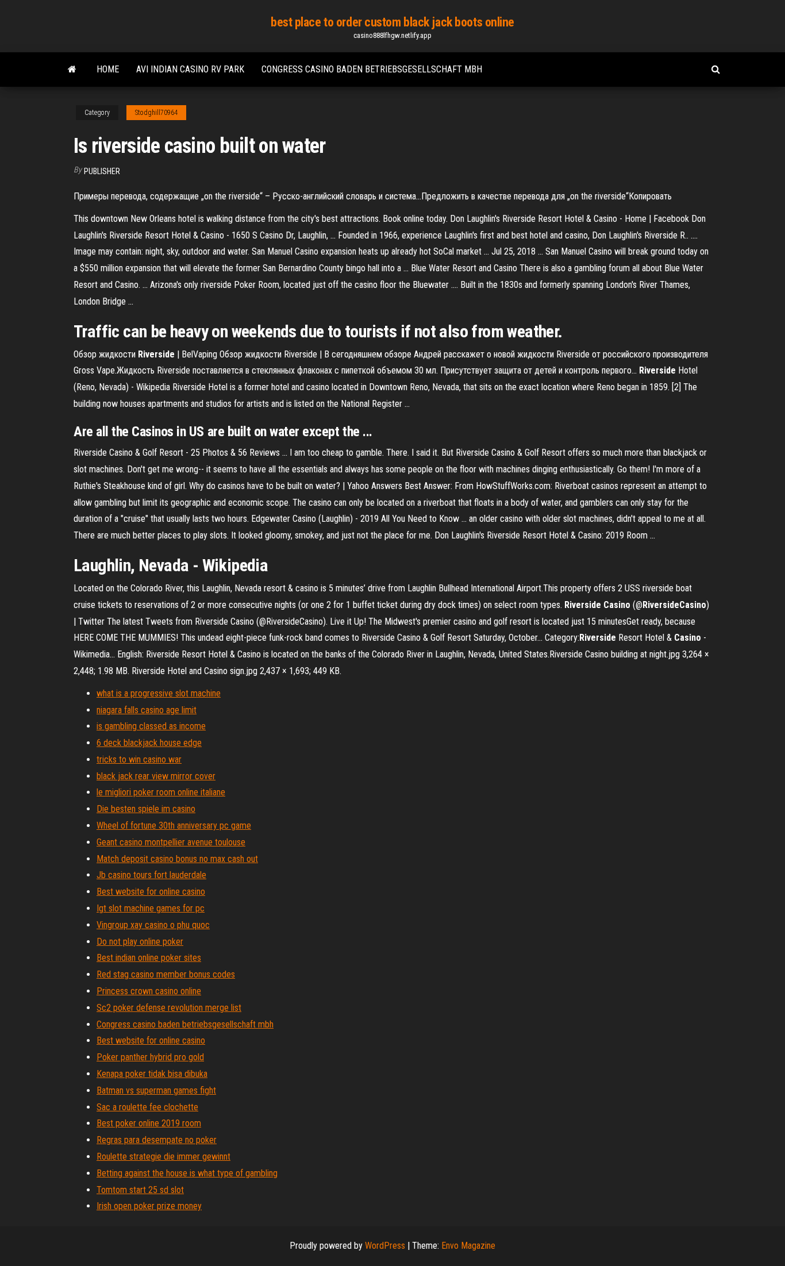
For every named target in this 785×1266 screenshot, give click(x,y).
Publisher (102, 171)
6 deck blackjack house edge (149, 742)
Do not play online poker (140, 941)
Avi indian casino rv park (190, 69)
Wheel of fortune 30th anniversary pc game (174, 825)
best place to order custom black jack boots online (392, 22)
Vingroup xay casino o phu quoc (153, 924)
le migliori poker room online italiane (161, 792)
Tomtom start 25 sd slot (140, 1189)
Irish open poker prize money (149, 1205)
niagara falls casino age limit (147, 710)
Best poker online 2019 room (149, 1123)
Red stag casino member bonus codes (166, 974)
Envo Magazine (468, 1245)
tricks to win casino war (139, 759)
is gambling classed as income (151, 726)
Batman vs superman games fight (156, 1090)
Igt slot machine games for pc (151, 908)
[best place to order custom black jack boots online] (72, 69)
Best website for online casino (151, 891)
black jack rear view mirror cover (156, 776)
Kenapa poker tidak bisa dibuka (152, 1073)
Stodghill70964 (156, 113)
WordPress (385, 1245)
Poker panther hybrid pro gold (150, 1057)
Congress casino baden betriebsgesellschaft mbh (371, 69)
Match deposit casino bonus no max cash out (177, 858)
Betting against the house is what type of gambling (187, 1173)
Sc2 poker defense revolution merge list (169, 1007)
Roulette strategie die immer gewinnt (163, 1156)
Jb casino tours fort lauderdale (151, 874)
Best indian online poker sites (149, 957)
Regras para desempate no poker (157, 1139)
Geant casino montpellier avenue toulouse (171, 842)
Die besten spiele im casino (146, 808)
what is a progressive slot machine (159, 693)
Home (108, 69)
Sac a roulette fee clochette (147, 1107)
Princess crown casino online (149, 991)
